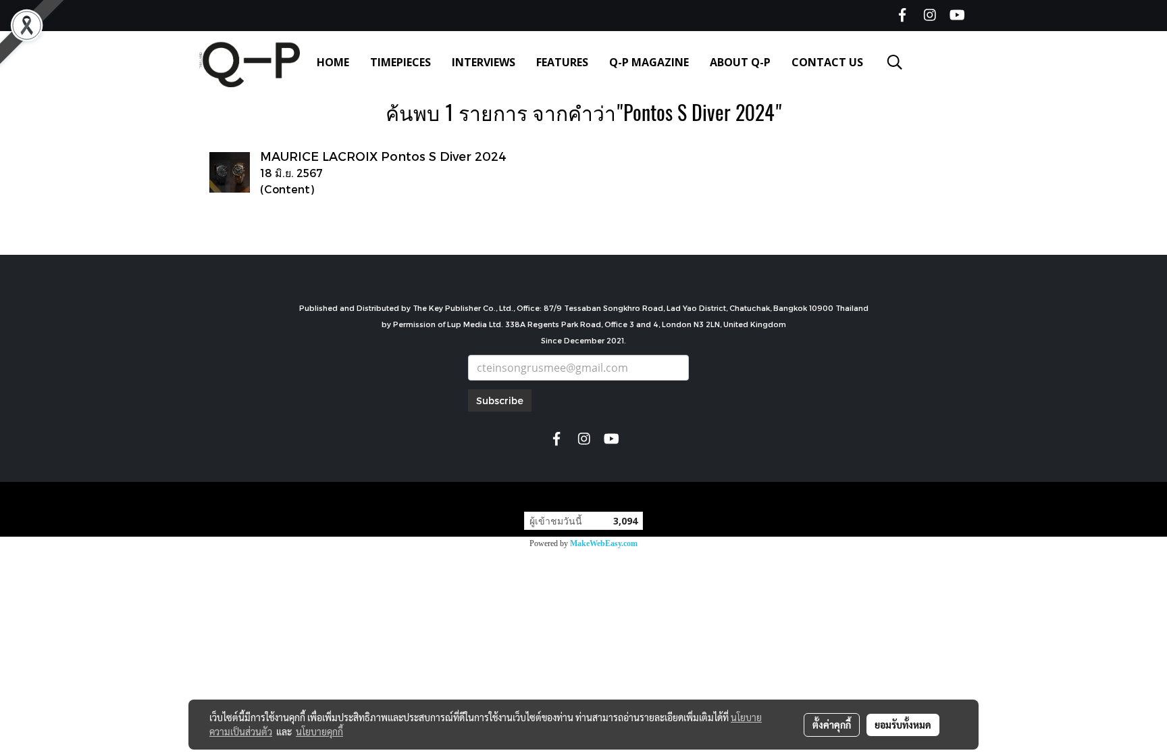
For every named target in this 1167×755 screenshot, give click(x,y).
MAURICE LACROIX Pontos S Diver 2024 (383, 156)
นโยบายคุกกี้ (319, 731)
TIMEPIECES (400, 62)
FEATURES (562, 62)
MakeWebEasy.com (604, 543)
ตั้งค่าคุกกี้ (831, 725)
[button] (895, 62)
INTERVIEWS (483, 62)
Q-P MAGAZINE (649, 62)
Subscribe (499, 400)
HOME (333, 62)
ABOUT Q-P (740, 62)
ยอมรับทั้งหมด (903, 725)
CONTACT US (827, 62)
